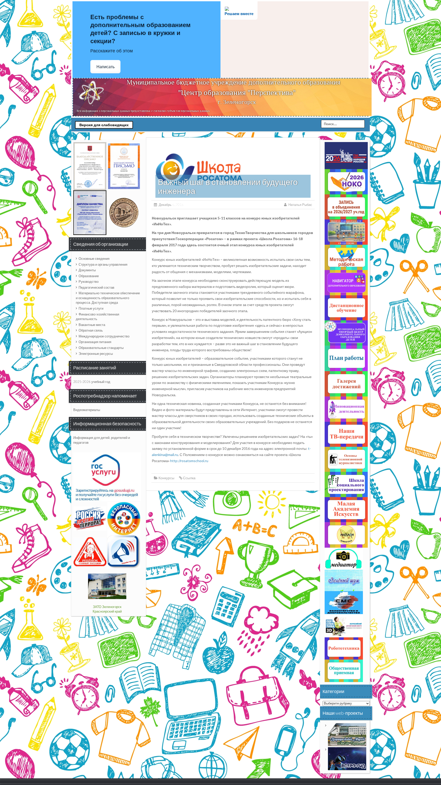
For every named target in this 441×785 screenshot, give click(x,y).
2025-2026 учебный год (91, 382)
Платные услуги (91, 308)
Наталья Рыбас (300, 205)
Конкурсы (166, 478)
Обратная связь (91, 330)
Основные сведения (94, 258)
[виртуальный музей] (347, 734)
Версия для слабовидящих (104, 125)
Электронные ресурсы (96, 354)
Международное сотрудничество (104, 336)
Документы (87, 270)
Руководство (89, 281)
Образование (89, 276)
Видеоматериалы (86, 410)
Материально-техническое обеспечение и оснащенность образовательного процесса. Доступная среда (108, 297)
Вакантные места (92, 325)
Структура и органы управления (103, 264)
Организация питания (95, 342)
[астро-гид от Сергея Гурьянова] (347, 758)
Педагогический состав (96, 287)
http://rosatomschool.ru (189, 461)
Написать (105, 67)
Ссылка (189, 478)
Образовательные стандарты (101, 348)
